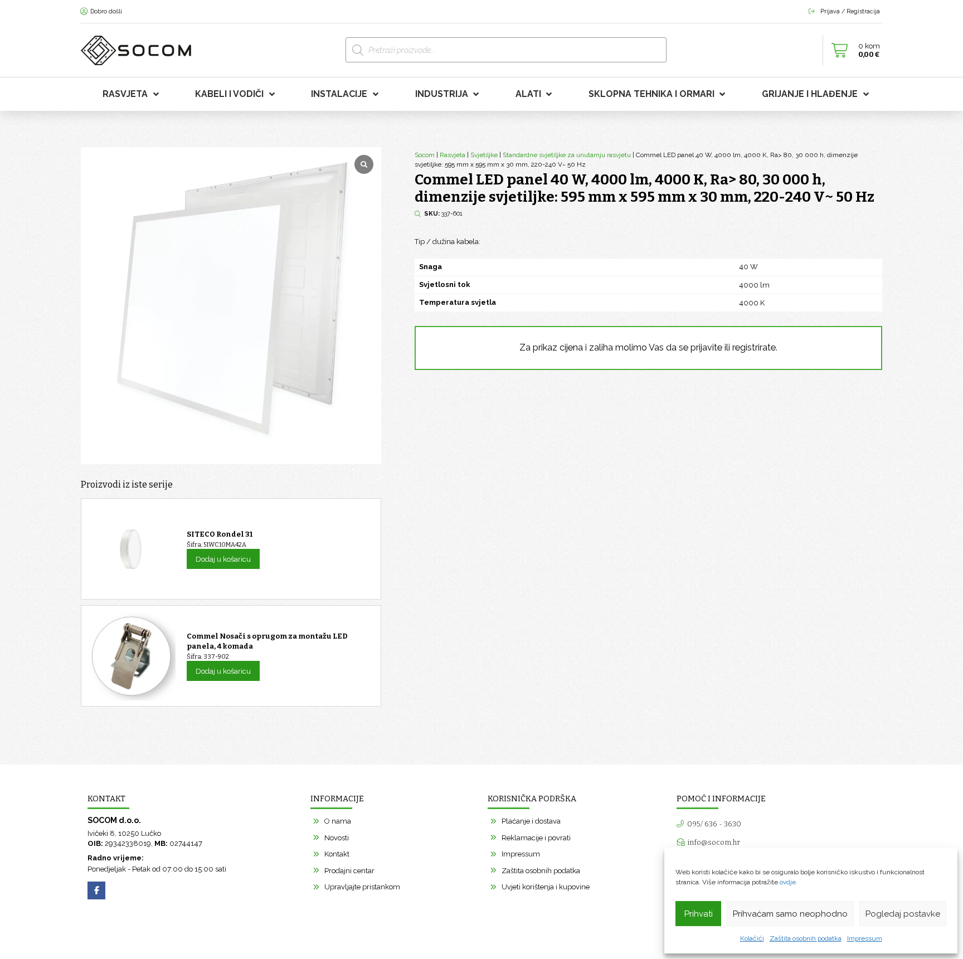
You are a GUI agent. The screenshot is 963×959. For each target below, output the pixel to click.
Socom (425, 155)
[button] (853, 50)
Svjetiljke (484, 155)
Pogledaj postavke (902, 914)
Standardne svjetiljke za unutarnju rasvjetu (567, 155)
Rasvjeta (452, 155)
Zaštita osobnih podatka (806, 938)
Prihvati (698, 914)
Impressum (864, 938)
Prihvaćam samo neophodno (790, 914)
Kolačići (752, 938)
